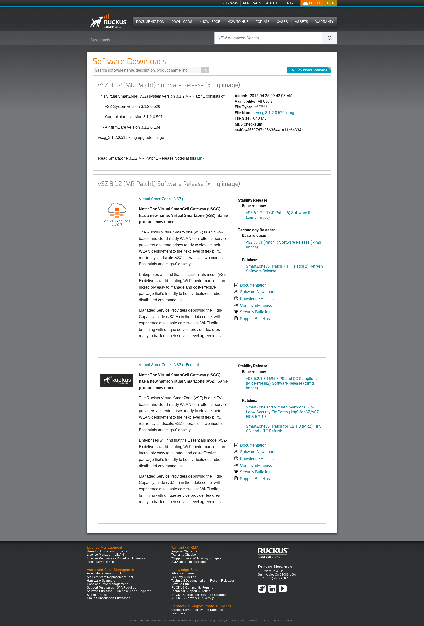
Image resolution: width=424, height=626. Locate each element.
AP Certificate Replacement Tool (110, 577)
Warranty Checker (184, 554)
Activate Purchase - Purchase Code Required (119, 591)
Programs (229, 3)
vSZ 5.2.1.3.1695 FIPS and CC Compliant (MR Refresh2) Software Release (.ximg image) (281, 383)
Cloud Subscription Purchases (108, 598)
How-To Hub (238, 22)
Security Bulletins (255, 312)
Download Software (311, 70)
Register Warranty (184, 551)
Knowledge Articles (257, 299)
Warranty (324, 22)
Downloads (181, 22)
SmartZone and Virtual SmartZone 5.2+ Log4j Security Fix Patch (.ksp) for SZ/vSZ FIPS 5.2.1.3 (282, 411)
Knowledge (210, 22)
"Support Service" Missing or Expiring (198, 558)
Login (330, 3)
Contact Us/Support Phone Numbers (197, 609)
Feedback (178, 613)
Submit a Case (97, 595)
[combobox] (268, 38)
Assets (301, 22)
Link (200, 158)
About (272, 3)
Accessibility (249, 620)
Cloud (314, 3)
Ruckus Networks (275, 567)
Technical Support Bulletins (190, 591)
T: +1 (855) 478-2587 (273, 578)
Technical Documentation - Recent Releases (203, 580)
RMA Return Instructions (188, 562)
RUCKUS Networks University (192, 598)
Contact (290, 3)
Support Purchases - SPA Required (112, 587)
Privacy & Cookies (227, 620)
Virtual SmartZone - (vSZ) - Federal (169, 364)
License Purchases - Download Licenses (116, 558)
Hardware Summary (101, 580)
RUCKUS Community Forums (192, 587)
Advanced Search (184, 573)
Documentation (150, 22)
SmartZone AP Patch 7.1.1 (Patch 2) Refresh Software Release (284, 268)
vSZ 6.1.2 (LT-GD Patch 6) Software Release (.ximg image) (283, 215)
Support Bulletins (255, 319)
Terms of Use (205, 620)
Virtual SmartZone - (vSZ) (161, 198)
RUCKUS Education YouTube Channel (198, 595)
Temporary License (100, 562)
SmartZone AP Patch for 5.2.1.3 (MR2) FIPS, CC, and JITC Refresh (284, 428)
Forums (263, 22)
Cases (282, 22)
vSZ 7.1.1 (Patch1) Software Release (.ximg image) (283, 244)
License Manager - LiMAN (105, 554)
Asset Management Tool (104, 573)
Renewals (252, 3)
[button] (329, 38)
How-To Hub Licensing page (107, 551)
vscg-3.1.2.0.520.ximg (275, 112)
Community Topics (256, 305)
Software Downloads (258, 292)
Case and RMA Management (107, 584)
